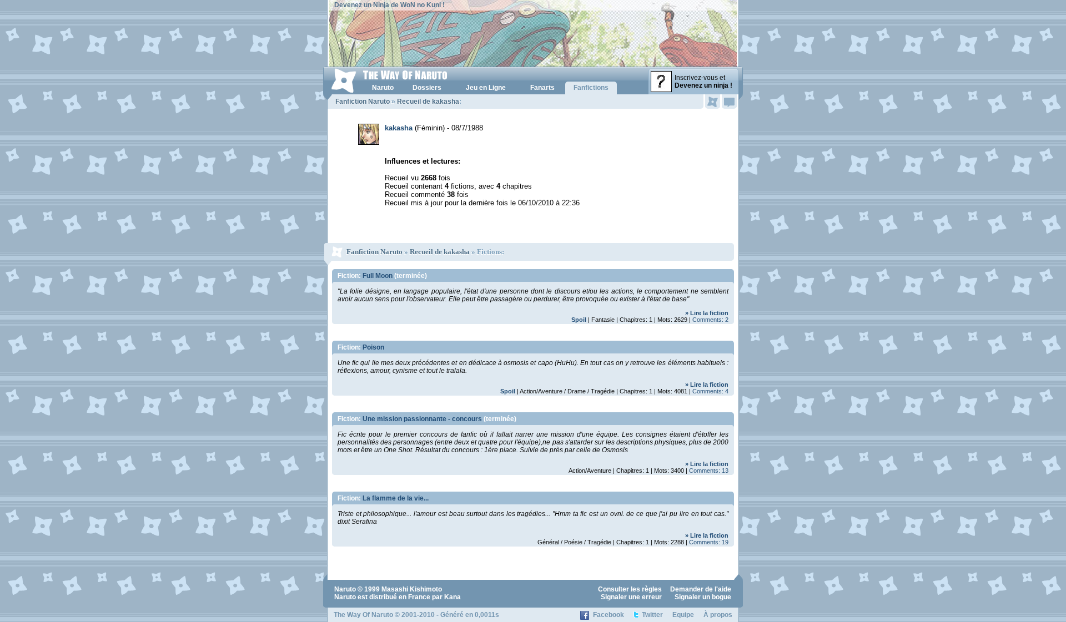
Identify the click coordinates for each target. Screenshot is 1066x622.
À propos (717, 615)
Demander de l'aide (700, 589)
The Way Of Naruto (363, 615)
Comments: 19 (708, 542)
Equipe (683, 615)
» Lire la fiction (706, 313)
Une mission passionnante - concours (422, 419)
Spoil (578, 319)
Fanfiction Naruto (362, 101)
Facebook (608, 615)
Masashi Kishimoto (411, 589)
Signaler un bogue (703, 597)
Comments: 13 (708, 470)
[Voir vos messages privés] (729, 101)
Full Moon (378, 276)
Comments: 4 (710, 391)
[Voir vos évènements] (712, 101)
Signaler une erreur (631, 597)
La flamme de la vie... (396, 498)
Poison (373, 347)
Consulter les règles (630, 589)
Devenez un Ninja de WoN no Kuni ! (389, 5)
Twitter (652, 615)
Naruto (345, 589)
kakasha (399, 128)
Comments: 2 (710, 319)
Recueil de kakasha (428, 101)
